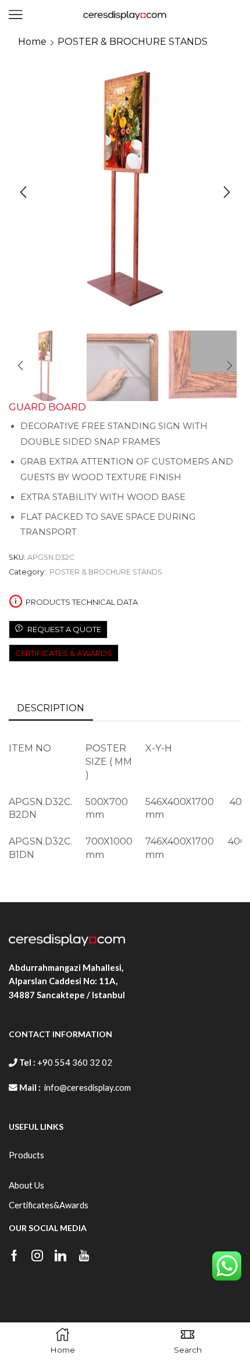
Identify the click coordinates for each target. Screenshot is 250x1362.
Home (32, 41)
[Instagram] (37, 1255)
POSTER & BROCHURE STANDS (133, 41)
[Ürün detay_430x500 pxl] (45, 367)
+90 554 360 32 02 (74, 1062)
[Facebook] (14, 1255)
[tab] (50, 709)
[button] (23, 192)
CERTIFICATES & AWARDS (63, 653)
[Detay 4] (123, 367)
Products (26, 1155)
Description (50, 708)
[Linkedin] (60, 1255)
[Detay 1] (201, 367)
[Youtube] (84, 1255)
